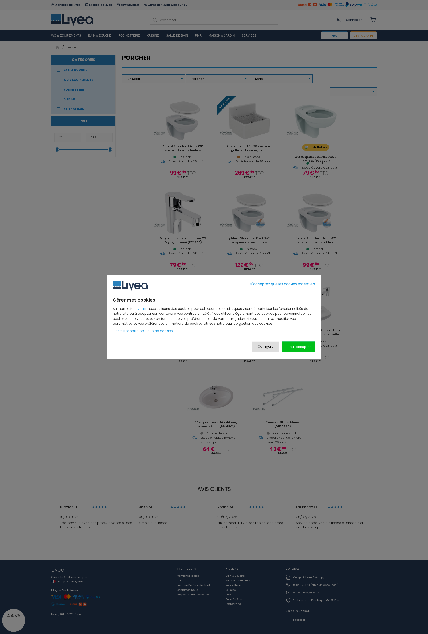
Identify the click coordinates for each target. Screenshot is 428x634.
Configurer (266, 347)
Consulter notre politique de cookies (143, 330)
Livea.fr (141, 308)
